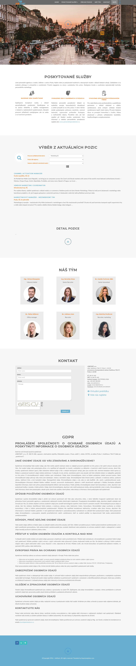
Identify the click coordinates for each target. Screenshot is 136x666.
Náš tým (98, 2)
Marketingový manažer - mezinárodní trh (34, 197)
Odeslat (65, 411)
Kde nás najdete (97, 395)
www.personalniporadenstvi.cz (69, 122)
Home (57, 2)
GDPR (114, 2)
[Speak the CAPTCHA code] (42, 405)
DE (120, 3)
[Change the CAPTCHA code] (42, 403)
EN (120, 2)
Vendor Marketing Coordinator (29, 185)
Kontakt (106, 2)
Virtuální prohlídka (99, 391)
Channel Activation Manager (28, 173)
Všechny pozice (86, 2)
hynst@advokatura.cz (27, 622)
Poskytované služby (69, 2)
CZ (120, 0)
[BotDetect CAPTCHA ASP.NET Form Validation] (28, 404)
